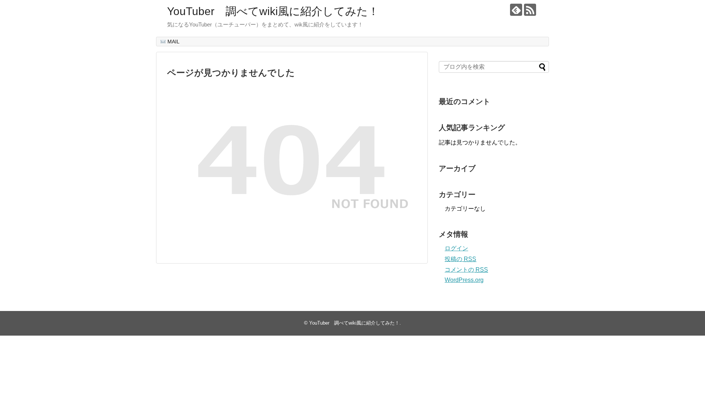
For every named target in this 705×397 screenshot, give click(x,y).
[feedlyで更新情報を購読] (516, 10)
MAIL (173, 41)
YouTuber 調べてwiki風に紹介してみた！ (273, 11)
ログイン (456, 248)
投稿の (460, 259)
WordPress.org (464, 280)
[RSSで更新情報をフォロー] (530, 10)
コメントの (466, 270)
